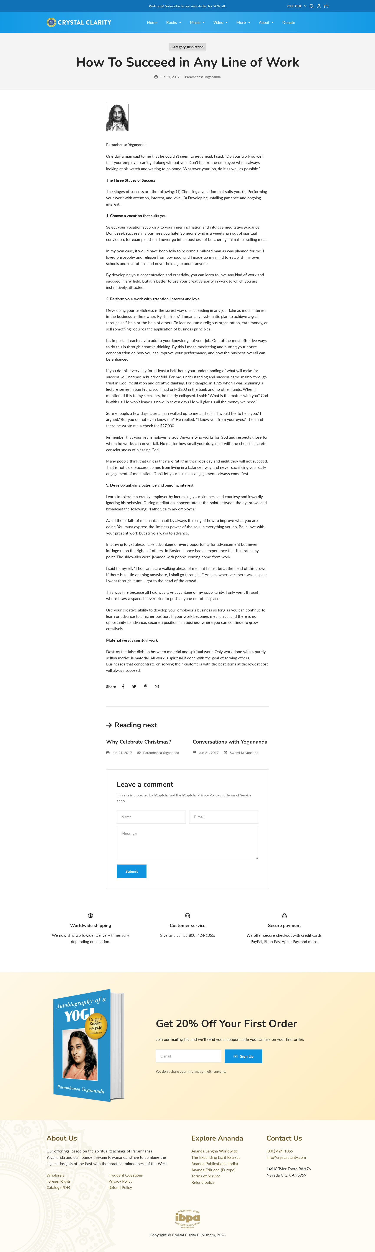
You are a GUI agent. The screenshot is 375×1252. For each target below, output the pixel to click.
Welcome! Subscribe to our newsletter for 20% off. (187, 6)
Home (152, 22)
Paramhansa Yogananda (126, 144)
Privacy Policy (208, 795)
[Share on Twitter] (134, 686)
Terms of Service (238, 795)
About (264, 22)
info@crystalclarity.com (286, 1157)
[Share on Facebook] (123, 686)
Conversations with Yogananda (230, 741)
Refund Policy (120, 1187)
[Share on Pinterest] (145, 686)
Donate (288, 22)
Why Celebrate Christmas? (138, 741)
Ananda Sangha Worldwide (214, 1151)
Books (171, 22)
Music (195, 22)
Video (218, 22)
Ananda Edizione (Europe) (213, 1169)
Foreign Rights (58, 1181)
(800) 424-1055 (279, 1151)
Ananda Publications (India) (214, 1163)
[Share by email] (157, 686)
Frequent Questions (126, 1175)
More (241, 22)
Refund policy (203, 1182)
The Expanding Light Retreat (215, 1157)
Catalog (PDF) (58, 1187)
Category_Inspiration (187, 47)
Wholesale (55, 1175)
